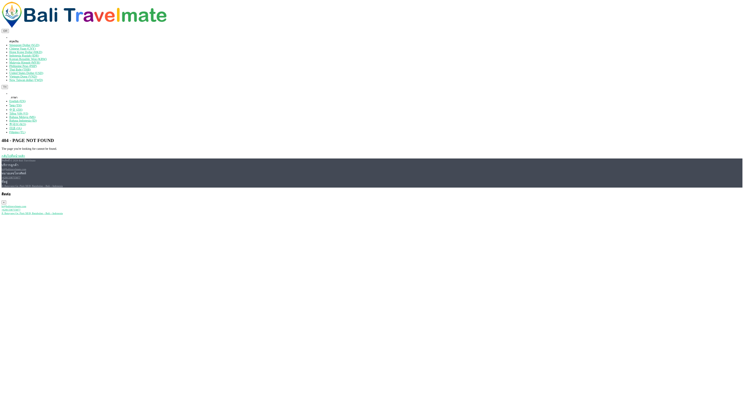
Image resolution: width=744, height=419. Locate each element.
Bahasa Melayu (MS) (22, 117)
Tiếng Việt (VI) (18, 113)
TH (4, 87)
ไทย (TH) (15, 105)
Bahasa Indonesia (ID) (23, 120)
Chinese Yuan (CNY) (22, 48)
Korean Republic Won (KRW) (28, 59)
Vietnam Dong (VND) (23, 76)
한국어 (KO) (17, 124)
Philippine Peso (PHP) (23, 66)
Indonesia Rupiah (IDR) (24, 55)
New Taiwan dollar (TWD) (26, 80)
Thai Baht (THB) (20, 69)
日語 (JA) (15, 128)
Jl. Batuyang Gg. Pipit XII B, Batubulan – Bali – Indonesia (32, 185)
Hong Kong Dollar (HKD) (25, 52)
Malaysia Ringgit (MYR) (24, 62)
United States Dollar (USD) (26, 73)
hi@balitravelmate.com (14, 169)
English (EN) (17, 101)
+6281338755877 (11, 177)
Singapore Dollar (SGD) (24, 45)
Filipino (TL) (17, 132)
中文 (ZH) (15, 109)
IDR (5, 30)
